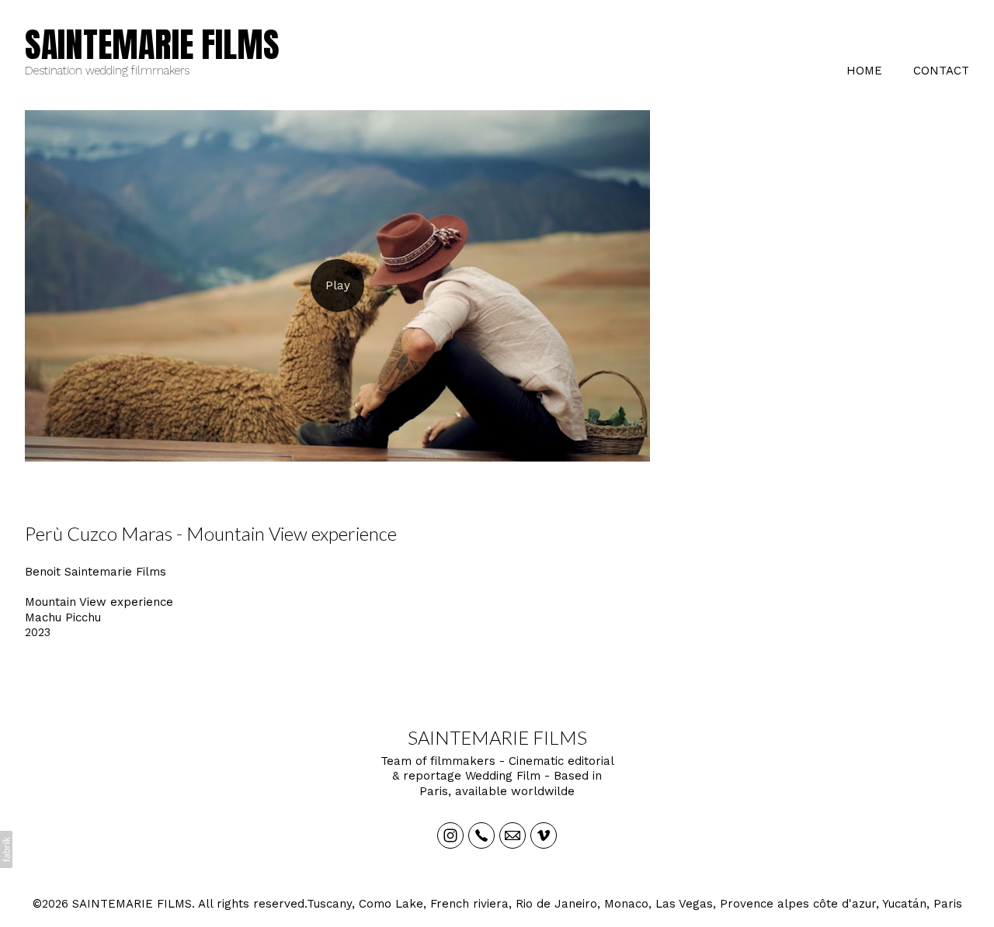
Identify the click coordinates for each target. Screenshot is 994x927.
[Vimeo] (543, 835)
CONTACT (941, 71)
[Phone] (481, 835)
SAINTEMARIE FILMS (497, 737)
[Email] (512, 835)
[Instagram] (450, 835)
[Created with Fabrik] (6, 849)
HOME (864, 71)
